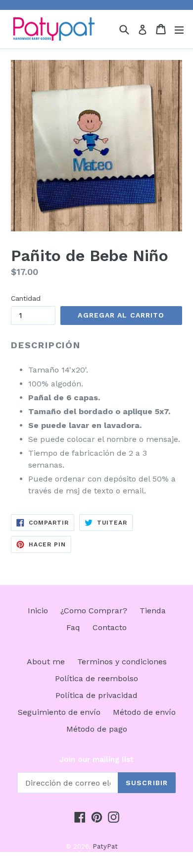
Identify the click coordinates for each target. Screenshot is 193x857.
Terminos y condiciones (122, 661)
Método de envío (144, 712)
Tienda (153, 610)
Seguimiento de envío (59, 712)
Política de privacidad (96, 695)
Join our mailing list (96, 759)
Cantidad (26, 298)
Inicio (38, 610)
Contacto (110, 627)
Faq (73, 627)
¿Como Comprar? (93, 610)
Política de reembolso (96, 678)
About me (46, 661)
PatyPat (105, 846)
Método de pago (96, 729)
